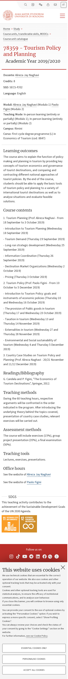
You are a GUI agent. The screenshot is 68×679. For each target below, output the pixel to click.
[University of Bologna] (23, 15)
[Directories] (33, 4)
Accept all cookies (34, 670)
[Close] (63, 567)
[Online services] (41, 4)
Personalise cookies (34, 659)
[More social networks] (56, 556)
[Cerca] (26, 4)
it (63, 5)
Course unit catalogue (15, 39)
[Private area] (48, 4)
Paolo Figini (34, 482)
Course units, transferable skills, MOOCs (25, 34)
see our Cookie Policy (37, 636)
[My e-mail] (55, 4)
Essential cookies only (34, 648)
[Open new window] (11, 556)
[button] (56, 16)
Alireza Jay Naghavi (27, 75)
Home (6, 29)
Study (17, 29)
